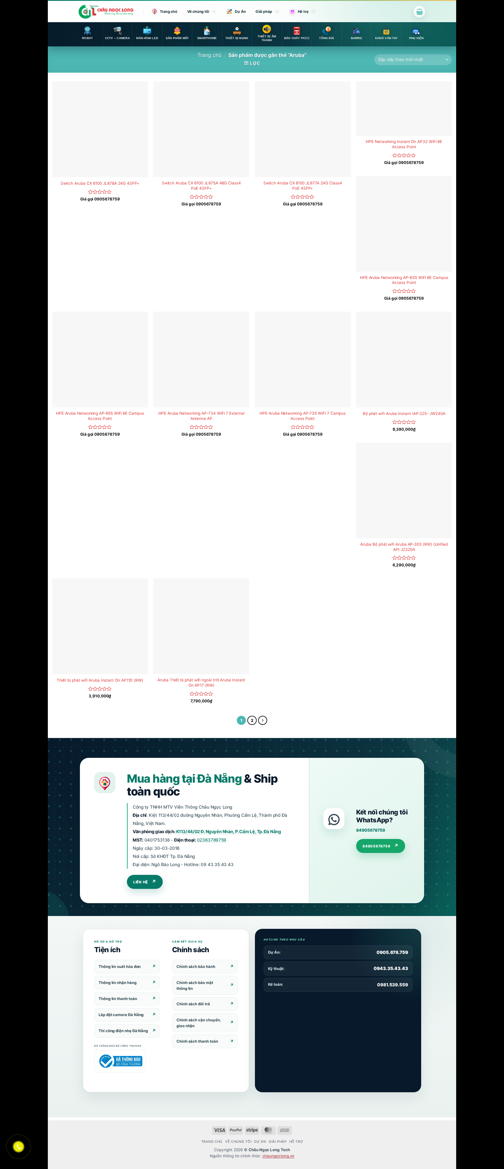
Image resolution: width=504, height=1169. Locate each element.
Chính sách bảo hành (195, 966)
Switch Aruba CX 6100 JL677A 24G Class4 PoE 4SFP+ (302, 186)
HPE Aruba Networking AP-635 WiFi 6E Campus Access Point (404, 280)
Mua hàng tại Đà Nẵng (184, 778)
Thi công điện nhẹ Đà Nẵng (123, 1030)
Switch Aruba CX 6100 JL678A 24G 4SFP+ (100, 183)
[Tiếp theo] (262, 720)
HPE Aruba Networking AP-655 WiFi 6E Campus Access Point (100, 416)
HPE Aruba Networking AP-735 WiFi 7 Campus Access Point (303, 416)
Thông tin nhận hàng (117, 982)
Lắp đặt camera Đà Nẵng (121, 1014)
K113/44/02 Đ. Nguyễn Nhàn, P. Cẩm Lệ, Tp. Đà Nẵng (228, 831)
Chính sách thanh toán (197, 1041)
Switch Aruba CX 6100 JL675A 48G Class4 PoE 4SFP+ (201, 186)
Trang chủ (168, 11)
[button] (419, 12)
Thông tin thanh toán (118, 998)
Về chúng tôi (198, 11)
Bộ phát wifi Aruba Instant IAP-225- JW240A (404, 413)
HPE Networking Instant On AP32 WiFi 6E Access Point (404, 144)
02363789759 (211, 840)
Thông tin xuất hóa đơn (120, 966)
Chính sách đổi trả (193, 1003)
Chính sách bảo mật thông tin (194, 985)
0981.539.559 (392, 984)
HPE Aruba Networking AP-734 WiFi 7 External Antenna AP (201, 416)
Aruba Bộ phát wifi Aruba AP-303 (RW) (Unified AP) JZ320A (404, 547)
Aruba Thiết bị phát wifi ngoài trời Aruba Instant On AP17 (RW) (201, 683)
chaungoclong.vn (278, 1156)
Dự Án (240, 11)
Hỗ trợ (303, 11)
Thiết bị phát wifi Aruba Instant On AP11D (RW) (100, 680)
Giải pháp (264, 11)
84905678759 (370, 830)
